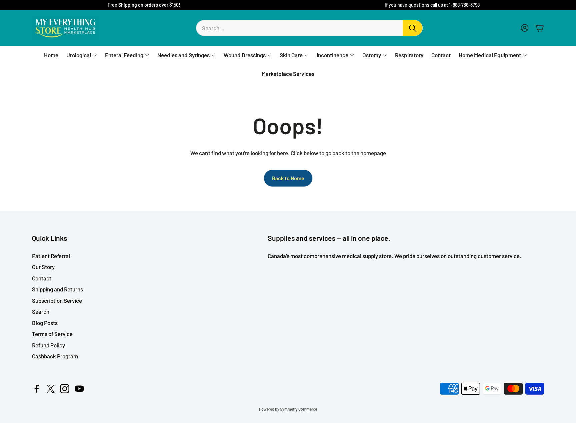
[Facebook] (36, 388)
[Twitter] (51, 389)
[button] (309, 28)
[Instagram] (64, 388)
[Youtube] (79, 388)
